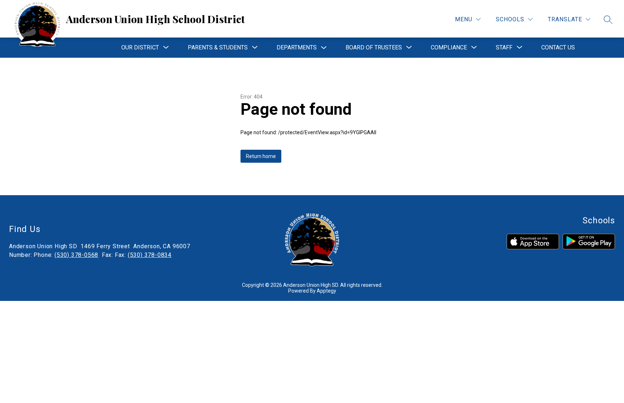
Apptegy (326, 291)
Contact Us (558, 47)
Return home (261, 156)
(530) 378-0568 (76, 254)
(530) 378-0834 (150, 254)
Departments (297, 47)
